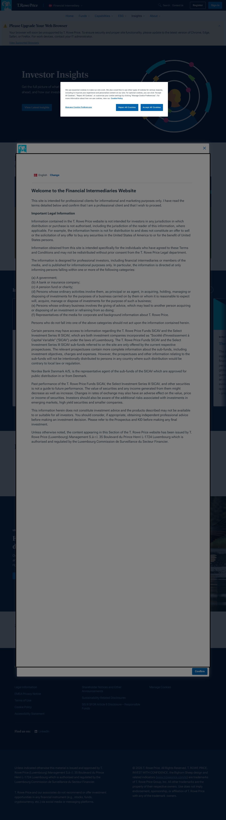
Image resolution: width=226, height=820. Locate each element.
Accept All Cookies (152, 107)
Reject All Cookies (127, 107)
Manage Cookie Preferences (78, 107)
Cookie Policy (117, 98)
